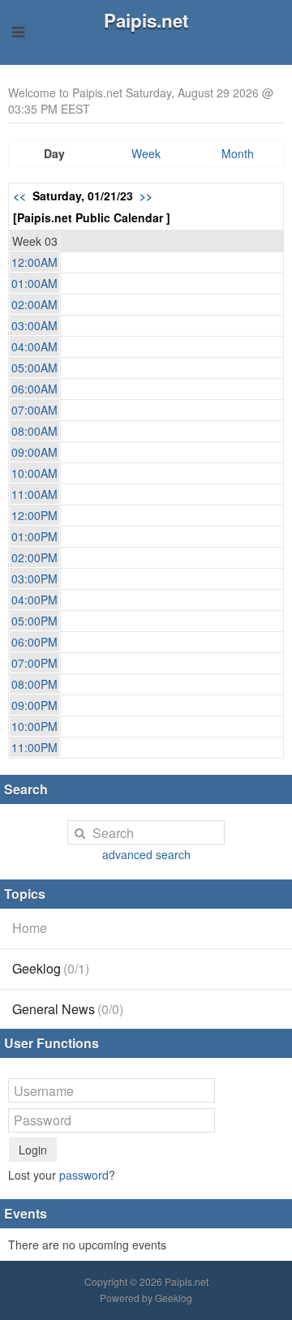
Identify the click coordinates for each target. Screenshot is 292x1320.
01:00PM (34, 536)
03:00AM (34, 325)
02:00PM (34, 557)
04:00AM (34, 346)
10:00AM (34, 473)
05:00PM (34, 621)
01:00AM (34, 283)
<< (19, 195)
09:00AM (34, 452)
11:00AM (34, 494)
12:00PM (34, 515)
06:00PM (34, 642)
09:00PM (34, 705)
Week (146, 153)
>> (146, 195)
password (84, 1175)
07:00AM (34, 410)
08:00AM (34, 431)
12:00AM (34, 262)
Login (33, 1150)
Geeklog (50, 968)
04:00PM (34, 599)
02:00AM (34, 304)
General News (67, 1009)
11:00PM (34, 747)
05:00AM (34, 367)
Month (237, 153)
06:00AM (34, 389)
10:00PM (34, 726)
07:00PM (34, 663)
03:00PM (34, 578)
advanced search (146, 854)
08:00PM (34, 684)
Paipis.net (146, 20)
